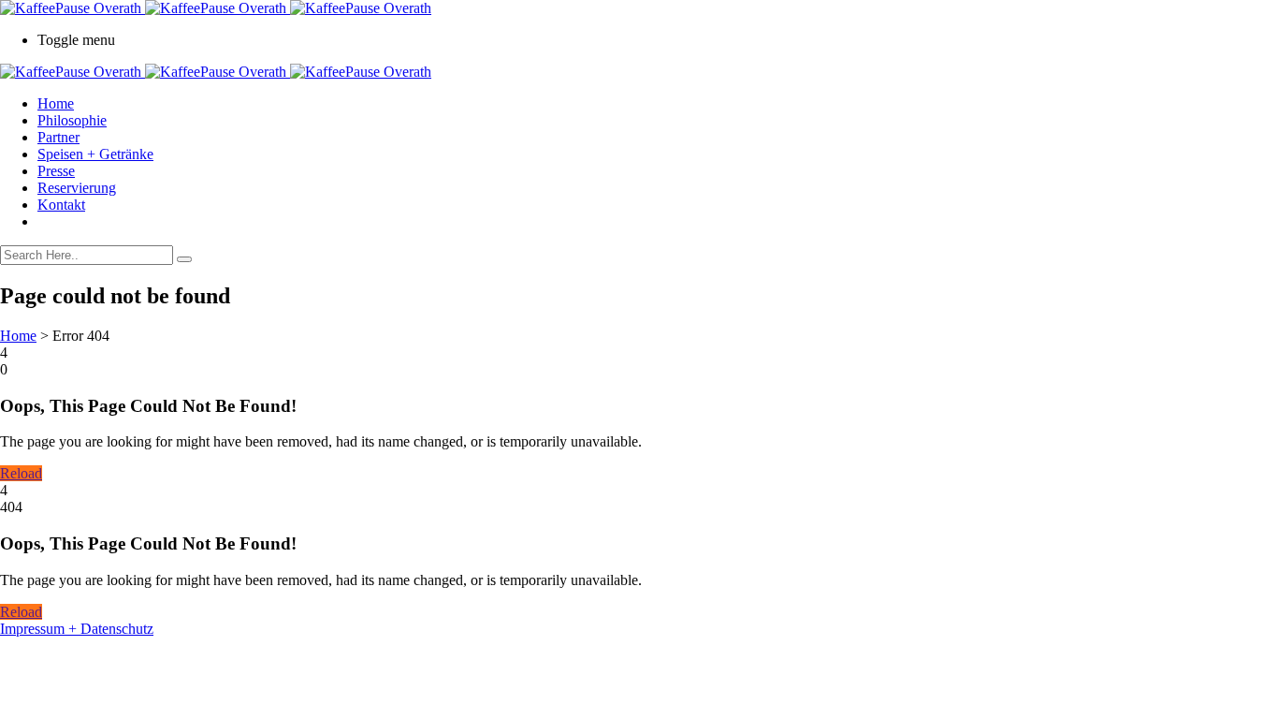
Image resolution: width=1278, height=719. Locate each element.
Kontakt (61, 205)
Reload (21, 473)
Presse (56, 171)
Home (55, 103)
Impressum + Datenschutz (76, 629)
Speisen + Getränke (95, 154)
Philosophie (72, 120)
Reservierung (76, 188)
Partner (58, 137)
